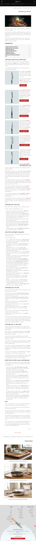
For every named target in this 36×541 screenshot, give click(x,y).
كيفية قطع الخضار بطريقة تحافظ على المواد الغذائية (12, 54)
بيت (11, 508)
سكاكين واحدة (20, 510)
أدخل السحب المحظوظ (18, 538)
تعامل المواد (23, 193)
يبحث (11, 514)
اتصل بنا (32, 514)
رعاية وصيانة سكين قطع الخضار (9, 49)
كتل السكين (20, 512)
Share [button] (29, 428)
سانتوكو (16, 1)
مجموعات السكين (19, 508)
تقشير (24, 105)
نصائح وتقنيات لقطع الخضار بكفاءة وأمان (11, 50)
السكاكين (14, 63)
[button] (2, 1)
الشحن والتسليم (31, 510)
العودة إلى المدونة (17, 432)
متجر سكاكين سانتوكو (24, 100)
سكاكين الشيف (23, 85)
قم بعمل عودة (31, 512)
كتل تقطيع (21, 514)
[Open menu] (34, 1)
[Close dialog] (35, 526)
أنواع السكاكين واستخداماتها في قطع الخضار (11, 46)
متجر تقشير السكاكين (24, 115)
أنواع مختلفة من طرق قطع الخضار (10, 53)
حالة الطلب (31, 508)
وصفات (11, 512)
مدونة (11, 510)
